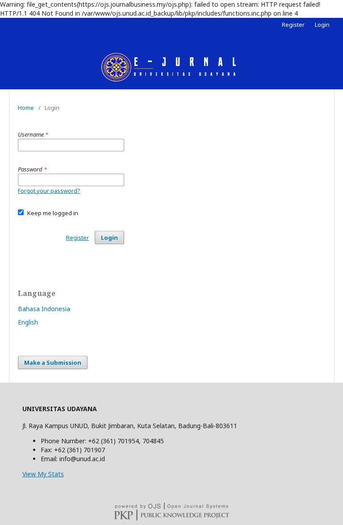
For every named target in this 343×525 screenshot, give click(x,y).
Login (322, 25)
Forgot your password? (49, 191)
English (28, 322)
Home (26, 108)
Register (293, 25)
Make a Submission (52, 362)
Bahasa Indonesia (44, 308)
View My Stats (43, 474)
